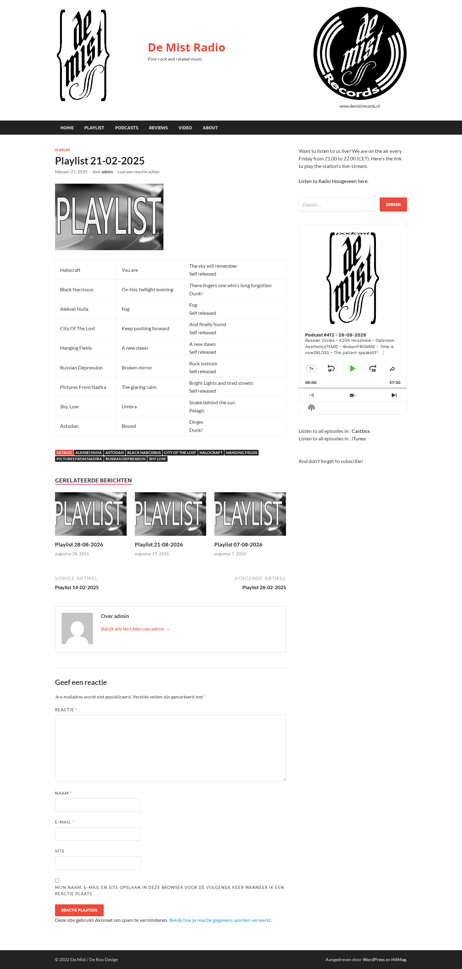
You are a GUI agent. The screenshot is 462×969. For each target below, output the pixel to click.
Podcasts (126, 127)
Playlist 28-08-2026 (79, 544)
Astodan (114, 452)
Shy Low (157, 458)
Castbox (361, 431)
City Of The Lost (180, 452)
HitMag (398, 959)
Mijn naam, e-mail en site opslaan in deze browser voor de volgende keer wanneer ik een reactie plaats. (169, 890)
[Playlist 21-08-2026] (170, 516)
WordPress (374, 959)
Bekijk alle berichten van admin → (135, 629)
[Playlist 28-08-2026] (91, 516)
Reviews (158, 127)
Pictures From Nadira (79, 458)
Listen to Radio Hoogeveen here (333, 181)
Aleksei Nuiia (88, 452)
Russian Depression (126, 458)
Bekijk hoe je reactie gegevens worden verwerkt (220, 920)
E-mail (64, 822)
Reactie (66, 709)
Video (185, 127)
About (210, 127)
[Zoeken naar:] (353, 204)
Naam (63, 793)
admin (107, 171)
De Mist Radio (186, 47)
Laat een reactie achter (139, 171)
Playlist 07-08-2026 (238, 544)
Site (60, 850)
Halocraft (211, 452)
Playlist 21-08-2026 (159, 544)
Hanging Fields (241, 452)
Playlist (94, 127)
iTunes (359, 438)
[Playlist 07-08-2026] (250, 516)
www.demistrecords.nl (359, 106)
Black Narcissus (144, 452)
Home (67, 127)
